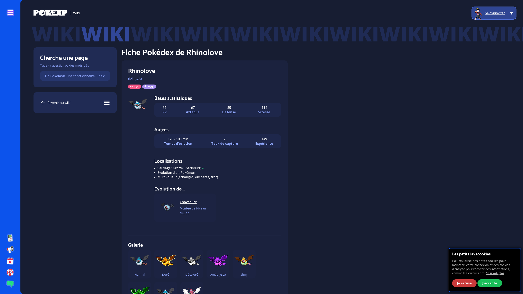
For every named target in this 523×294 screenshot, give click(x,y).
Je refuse (464, 283)
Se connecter (495, 13)
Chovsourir (188, 202)
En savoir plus (495, 273)
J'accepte (489, 283)
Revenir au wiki (58, 102)
